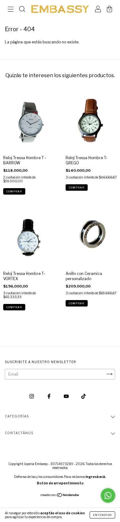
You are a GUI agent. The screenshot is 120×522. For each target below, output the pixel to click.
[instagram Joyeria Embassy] (32, 396)
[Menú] (10, 9)
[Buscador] (22, 9)
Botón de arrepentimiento (60, 483)
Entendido (102, 515)
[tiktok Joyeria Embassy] (83, 396)
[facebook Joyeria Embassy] (49, 396)
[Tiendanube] (60, 495)
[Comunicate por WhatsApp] (108, 495)
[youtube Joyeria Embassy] (66, 396)
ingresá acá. (95, 477)
